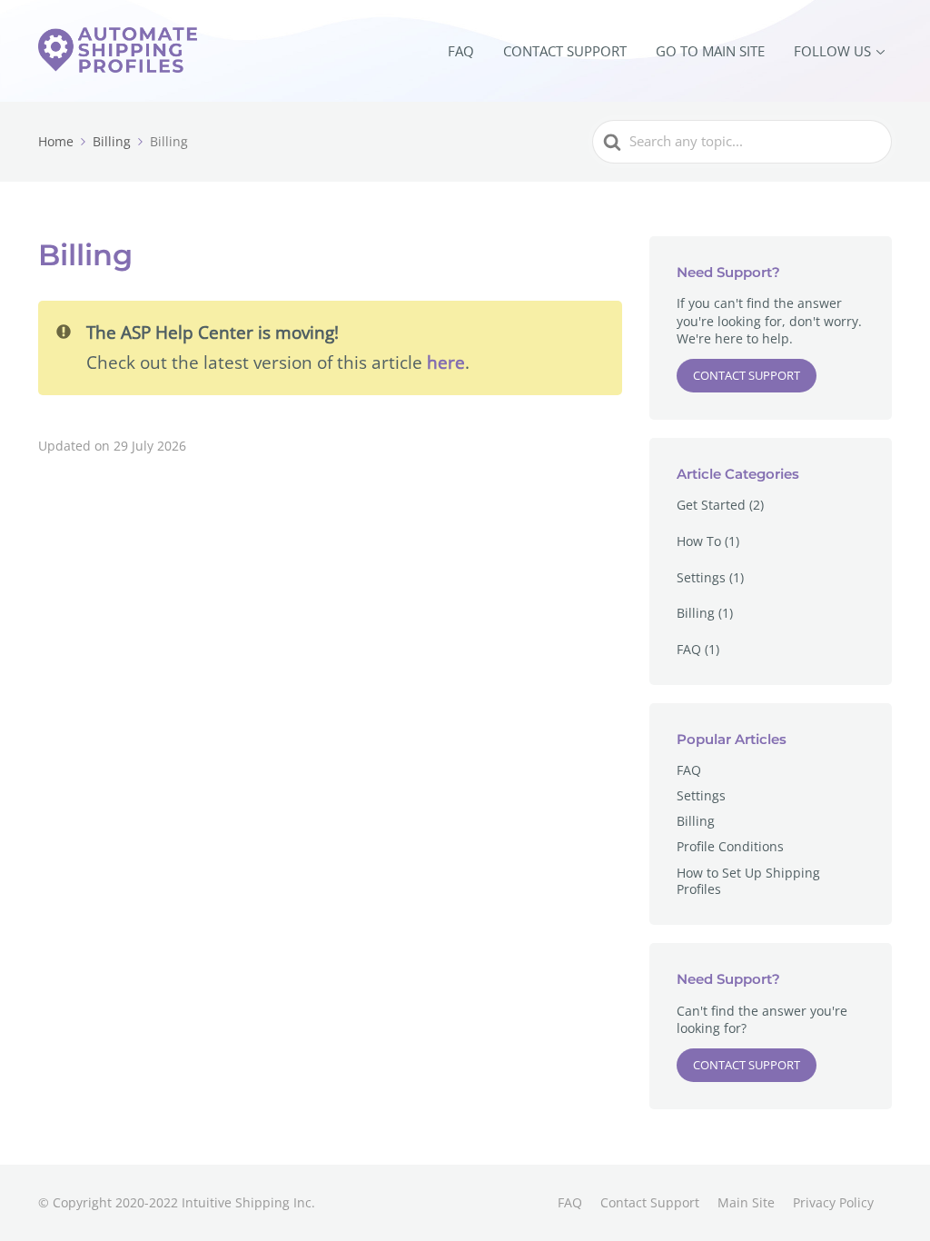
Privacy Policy (833, 1202)
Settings (701, 577)
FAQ (461, 51)
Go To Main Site (710, 51)
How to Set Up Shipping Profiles (748, 881)
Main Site (746, 1202)
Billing (696, 612)
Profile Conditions (730, 846)
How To (699, 541)
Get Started (711, 504)
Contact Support (746, 375)
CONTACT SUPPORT (565, 51)
